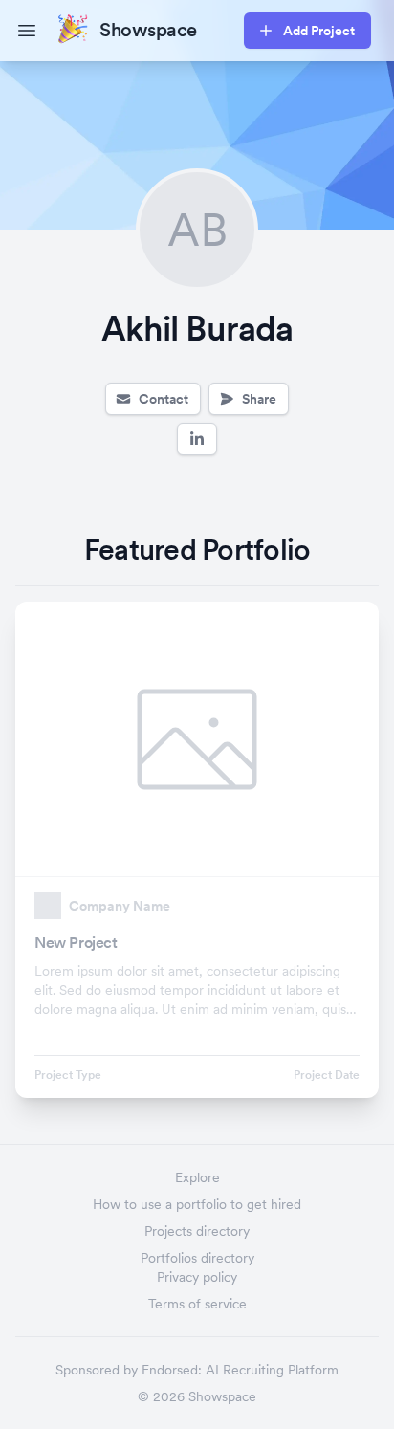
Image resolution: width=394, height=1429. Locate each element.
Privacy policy (197, 1277)
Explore (197, 1177)
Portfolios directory (197, 1257)
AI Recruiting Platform (272, 1369)
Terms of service (197, 1303)
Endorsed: (172, 1369)
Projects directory (197, 1231)
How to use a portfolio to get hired (197, 1204)
